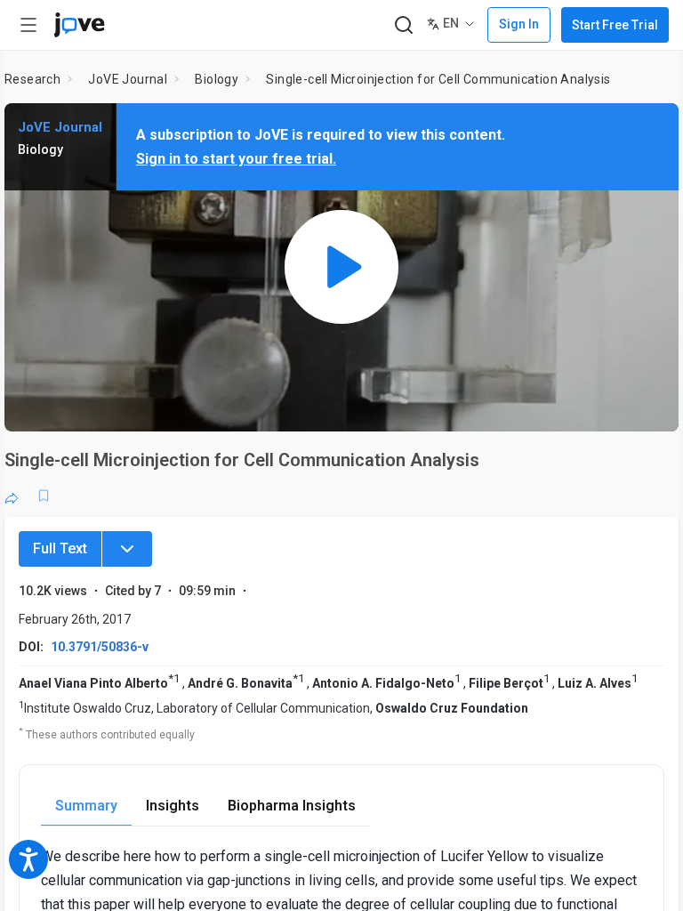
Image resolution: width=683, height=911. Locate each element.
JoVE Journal (127, 79)
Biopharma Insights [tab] (292, 805)
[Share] (11, 495)
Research (32, 79)
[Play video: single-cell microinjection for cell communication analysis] (341, 267)
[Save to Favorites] (43, 495)
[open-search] (403, 25)
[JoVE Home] (79, 24)
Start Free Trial (615, 25)
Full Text (60, 548)
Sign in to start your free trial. (236, 158)
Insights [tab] (172, 805)
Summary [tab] (86, 805)
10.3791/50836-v (100, 647)
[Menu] (127, 549)
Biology (216, 79)
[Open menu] (28, 25)
